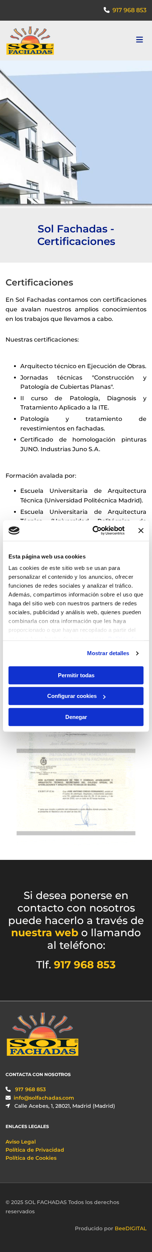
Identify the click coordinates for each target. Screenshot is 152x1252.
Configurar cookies (72, 696)
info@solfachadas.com (44, 1097)
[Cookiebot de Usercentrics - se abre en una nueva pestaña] (94, 530)
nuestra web (44, 932)
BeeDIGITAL (130, 1228)
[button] (123, 40)
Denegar (76, 717)
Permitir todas (76, 675)
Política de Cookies (31, 1158)
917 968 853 (129, 10)
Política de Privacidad (35, 1149)
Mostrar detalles (108, 653)
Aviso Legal (21, 1141)
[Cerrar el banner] (141, 530)
